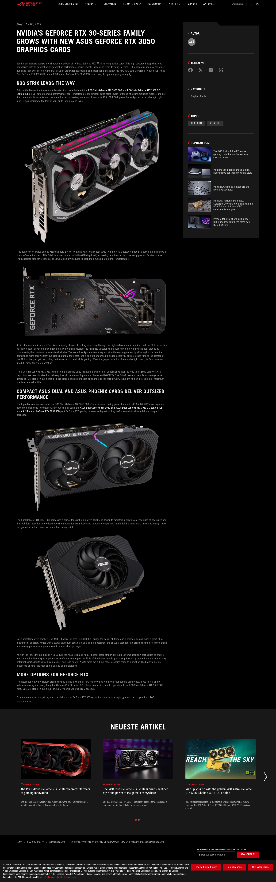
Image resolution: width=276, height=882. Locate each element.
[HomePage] (19, 842)
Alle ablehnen (234, 867)
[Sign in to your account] (257, 4)
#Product (196, 123)
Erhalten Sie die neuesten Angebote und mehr (221, 849)
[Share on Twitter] (200, 70)
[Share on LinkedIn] (210, 70)
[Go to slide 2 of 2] (139, 820)
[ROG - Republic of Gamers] (29, 4)
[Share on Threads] (221, 70)
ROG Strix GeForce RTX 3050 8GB (105, 90)
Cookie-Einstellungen (206, 867)
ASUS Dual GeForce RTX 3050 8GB (97, 407)
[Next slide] (265, 777)
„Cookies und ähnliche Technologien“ (60, 877)
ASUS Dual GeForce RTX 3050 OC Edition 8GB (139, 407)
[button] (248, 855)
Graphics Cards (198, 96)
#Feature (215, 123)
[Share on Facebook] (190, 70)
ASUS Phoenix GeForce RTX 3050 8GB (40, 411)
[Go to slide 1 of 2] (136, 820)
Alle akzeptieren (260, 867)
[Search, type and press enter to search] (251, 4)
